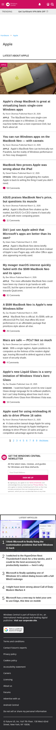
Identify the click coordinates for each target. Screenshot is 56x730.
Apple (15, 35)
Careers (7, 673)
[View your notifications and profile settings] (40, 4)
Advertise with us (11, 698)
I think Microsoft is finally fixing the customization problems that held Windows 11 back (29, 544)
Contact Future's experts (15, 647)
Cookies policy (10, 660)
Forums (7, 692)
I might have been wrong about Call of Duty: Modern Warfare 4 (30, 588)
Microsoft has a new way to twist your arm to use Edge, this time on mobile (28, 599)
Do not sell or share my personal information (25, 711)
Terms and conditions (13, 641)
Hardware (5, 35)
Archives (43, 441)
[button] (52, 4)
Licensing (7, 679)
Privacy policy (9, 654)
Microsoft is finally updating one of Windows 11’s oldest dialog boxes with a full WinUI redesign (30, 576)
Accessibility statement (14, 666)
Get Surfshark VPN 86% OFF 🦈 (33, 11)
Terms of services (35, 483)
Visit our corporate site (25, 620)
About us (7, 685)
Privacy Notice (38, 485)
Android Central (11, 705)
